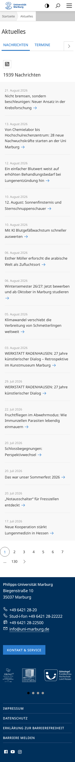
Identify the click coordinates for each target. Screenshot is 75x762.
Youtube (12, 754)
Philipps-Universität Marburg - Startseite (17, 5)
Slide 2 (33, 693)
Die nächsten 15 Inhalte (24, 561)
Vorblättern (68, 46)
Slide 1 (28, 693)
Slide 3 (38, 693)
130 (14, 561)
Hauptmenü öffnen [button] (69, 5)
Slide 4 (43, 693)
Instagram (20, 754)
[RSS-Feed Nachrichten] (7, 64)
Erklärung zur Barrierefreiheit (33, 728)
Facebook (5, 754)
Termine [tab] (42, 44)
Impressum (13, 708)
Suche (57, 5)
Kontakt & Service (24, 650)
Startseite (8, 16)
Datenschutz (15, 718)
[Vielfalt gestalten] (11, 675)
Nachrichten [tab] (15, 44)
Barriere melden (19, 738)
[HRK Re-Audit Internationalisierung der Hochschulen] (31, 675)
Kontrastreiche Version (47, 5)
